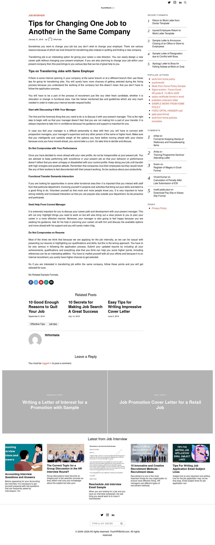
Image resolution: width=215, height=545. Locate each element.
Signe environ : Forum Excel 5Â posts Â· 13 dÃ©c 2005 (166, 91)
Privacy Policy (159, 208)
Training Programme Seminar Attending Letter (169, 156)
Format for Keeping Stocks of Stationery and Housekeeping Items (169, 142)
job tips (53, 324)
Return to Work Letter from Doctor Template (165, 22)
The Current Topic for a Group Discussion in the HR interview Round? (64, 468)
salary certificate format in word (168, 96)
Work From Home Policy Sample (169, 86)
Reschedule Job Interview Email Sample (105, 486)
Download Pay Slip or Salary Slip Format (169, 194)
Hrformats (57, 39)
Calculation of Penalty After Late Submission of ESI (168, 182)
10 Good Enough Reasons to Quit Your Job (44, 306)
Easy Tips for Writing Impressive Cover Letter (124, 306)
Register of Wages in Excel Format (168, 169)
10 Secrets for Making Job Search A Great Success (85, 306)
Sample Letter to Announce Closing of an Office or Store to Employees (168, 43)
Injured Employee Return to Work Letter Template (166, 32)
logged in (47, 363)
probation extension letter (165, 100)
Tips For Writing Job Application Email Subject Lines (189, 468)
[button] (121, 523)
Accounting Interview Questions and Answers (20, 475)
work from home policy (163, 79)
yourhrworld (158, 82)
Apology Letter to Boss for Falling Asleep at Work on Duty (168, 65)
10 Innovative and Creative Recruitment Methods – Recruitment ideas (147, 468)
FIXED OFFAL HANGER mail (167, 110)
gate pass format (160, 114)
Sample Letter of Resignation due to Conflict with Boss (167, 55)
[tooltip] (169, 2)
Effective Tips (38, 324)
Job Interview (37, 15)
